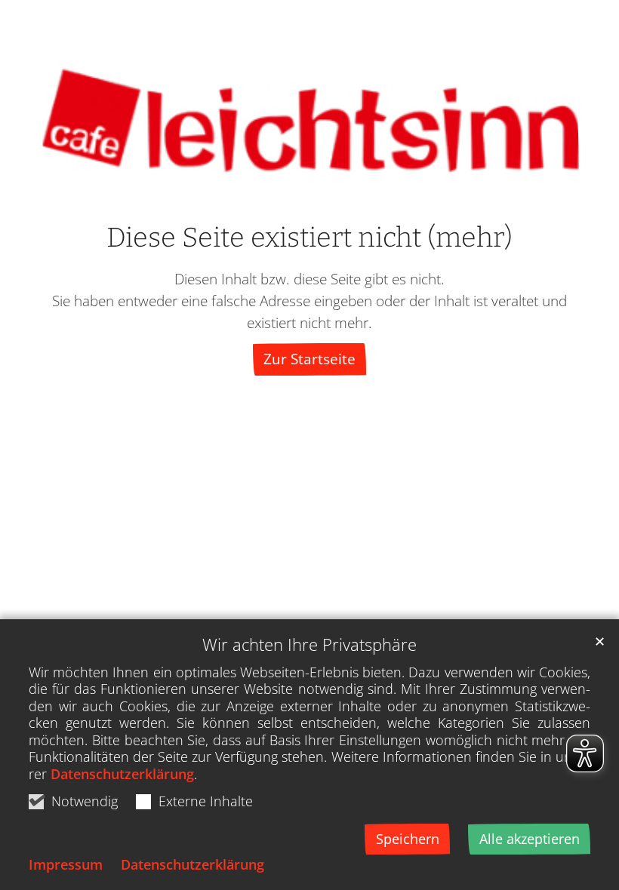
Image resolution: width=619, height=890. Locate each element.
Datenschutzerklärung (122, 774)
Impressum (66, 864)
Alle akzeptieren (529, 839)
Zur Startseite (309, 358)
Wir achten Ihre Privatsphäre (309, 644)
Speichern (407, 839)
